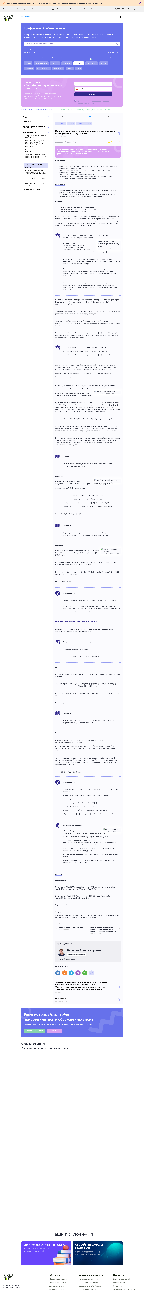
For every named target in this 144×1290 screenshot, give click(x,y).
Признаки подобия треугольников (31, 150)
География (67, 63)
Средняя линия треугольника (35, 161)
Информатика (91, 63)
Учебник (88, 116)
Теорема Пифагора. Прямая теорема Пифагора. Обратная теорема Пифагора (36, 156)
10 (110, 57)
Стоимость (117, 1286)
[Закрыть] (140, 3)
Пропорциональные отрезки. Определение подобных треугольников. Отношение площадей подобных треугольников (35, 143)
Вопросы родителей (121, 1279)
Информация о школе (58, 1279)
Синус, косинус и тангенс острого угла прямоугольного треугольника (35, 165)
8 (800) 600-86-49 (122, 9)
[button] (77, 89)
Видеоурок (66, 117)
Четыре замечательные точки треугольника (35, 136)
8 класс (71, 123)
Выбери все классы (113, 52)
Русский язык (58, 68)
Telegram (134, 9)
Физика (69, 68)
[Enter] (120, 17)
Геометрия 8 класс (84, 123)
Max (139, 9)
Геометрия (78, 63)
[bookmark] (119, 134)
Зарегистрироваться (34, 1031)
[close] (121, 80)
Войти (54, 1031)
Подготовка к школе (57, 1282)
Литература (29, 68)
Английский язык (41, 63)
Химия (79, 68)
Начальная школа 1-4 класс (90, 1279)
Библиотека (26, 17)
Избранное (39, 17)
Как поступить (119, 1282)
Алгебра (28, 63)
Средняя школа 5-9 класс (89, 1282)
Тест (109, 117)
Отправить (93, 94)
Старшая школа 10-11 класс (90, 1286)
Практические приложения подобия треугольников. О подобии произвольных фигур (35, 172)
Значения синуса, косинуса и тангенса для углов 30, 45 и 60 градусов (35, 178)
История (103, 63)
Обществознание (43, 68)
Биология (55, 63)
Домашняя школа (56, 1286)
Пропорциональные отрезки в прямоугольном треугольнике (35, 184)
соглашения (96, 101)
